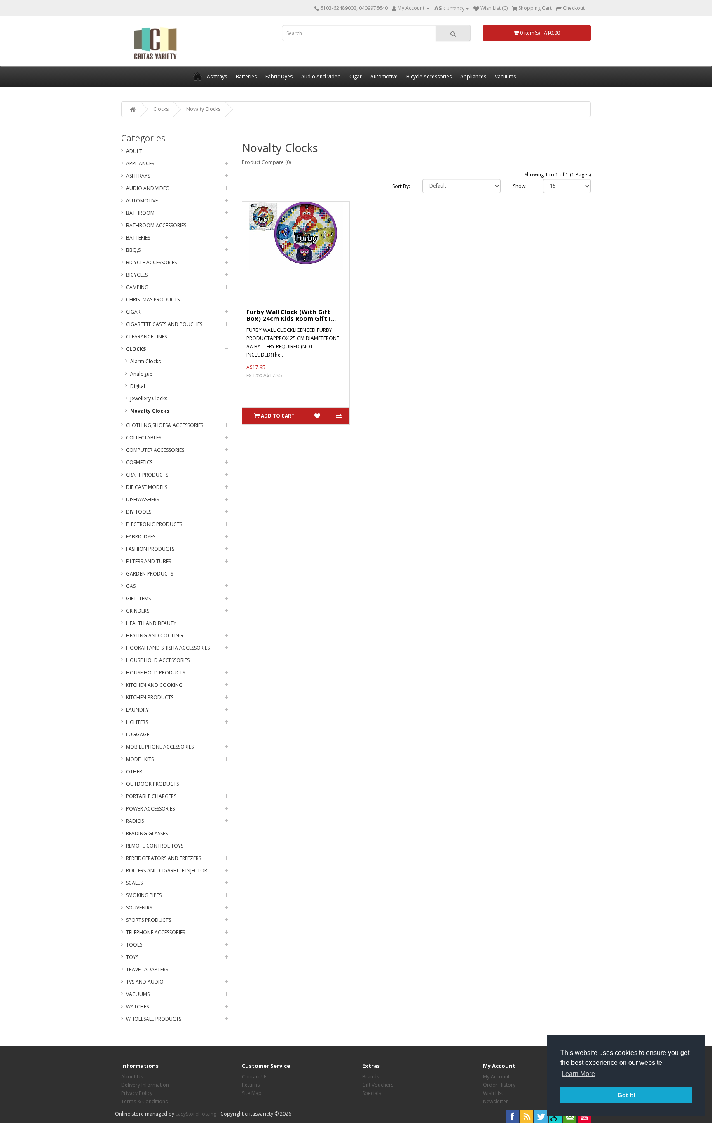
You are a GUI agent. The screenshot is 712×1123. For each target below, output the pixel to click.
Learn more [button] (578, 1073)
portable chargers (151, 796)
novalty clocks (203, 109)
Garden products (149, 573)
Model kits (140, 759)
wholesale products (153, 1018)
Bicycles (137, 274)
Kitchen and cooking (154, 684)
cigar (133, 311)
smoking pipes (144, 895)
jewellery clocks (148, 398)
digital (137, 386)
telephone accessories (155, 932)
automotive (142, 200)
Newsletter (495, 1101)
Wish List (493, 1093)
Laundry (137, 709)
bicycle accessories (151, 262)
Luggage (137, 734)
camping (137, 287)
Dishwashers (142, 499)
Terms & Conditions (144, 1101)
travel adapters (147, 969)
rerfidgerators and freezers (163, 858)
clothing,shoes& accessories (164, 425)
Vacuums (138, 994)
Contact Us (254, 1076)
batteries (138, 237)
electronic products (154, 524)
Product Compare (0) (266, 162)
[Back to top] (685, 1096)
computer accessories (155, 449)
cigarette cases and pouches (164, 324)
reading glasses (147, 833)
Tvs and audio (145, 981)
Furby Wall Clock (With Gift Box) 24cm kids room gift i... (291, 315)
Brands (370, 1076)
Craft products (147, 474)
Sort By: (401, 186)
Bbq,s (133, 250)
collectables (143, 437)
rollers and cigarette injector (166, 870)
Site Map (252, 1093)
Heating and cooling (154, 635)
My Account (496, 1076)
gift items (138, 598)
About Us (132, 1076)
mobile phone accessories (160, 746)
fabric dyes (140, 536)
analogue (141, 373)
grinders (137, 610)
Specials (371, 1093)
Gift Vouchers (377, 1084)
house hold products (155, 672)
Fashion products (150, 548)
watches (137, 1006)
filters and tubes (148, 561)
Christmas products (153, 299)
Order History (499, 1084)
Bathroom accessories (156, 225)
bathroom (140, 212)
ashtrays (138, 175)
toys (132, 957)
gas (131, 586)
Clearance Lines (146, 336)
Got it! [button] (626, 1095)
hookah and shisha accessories (168, 647)
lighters (137, 722)
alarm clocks (145, 361)
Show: (520, 186)
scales (134, 882)
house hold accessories (158, 660)
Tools (134, 944)
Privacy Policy (136, 1093)
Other (134, 771)
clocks (161, 109)
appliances (140, 163)
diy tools (138, 511)
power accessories (150, 808)
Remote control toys (154, 845)
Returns (251, 1084)
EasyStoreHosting (196, 1113)
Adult (134, 151)
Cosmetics (139, 462)
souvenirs (139, 907)
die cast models (146, 487)
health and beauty (151, 623)
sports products (148, 919)
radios (135, 821)
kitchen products (149, 697)
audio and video (148, 188)
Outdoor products (152, 783)
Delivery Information (145, 1084)
